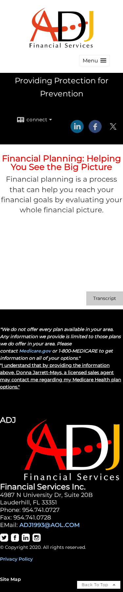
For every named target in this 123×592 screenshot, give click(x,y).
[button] (94, 60)
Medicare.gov (35, 351)
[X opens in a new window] (113, 131)
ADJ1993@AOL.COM (49, 525)
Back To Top (96, 584)
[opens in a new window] (4, 540)
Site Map (10, 579)
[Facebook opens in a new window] (95, 131)
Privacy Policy (16, 559)
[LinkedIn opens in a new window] (77, 131)
